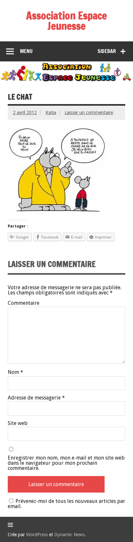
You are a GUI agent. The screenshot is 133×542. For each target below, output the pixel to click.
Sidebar (106, 51)
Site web (17, 423)
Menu (26, 51)
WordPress (37, 534)
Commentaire (23, 303)
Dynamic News (69, 534)
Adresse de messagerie (36, 397)
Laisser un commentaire (89, 112)
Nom (15, 372)
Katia (51, 112)
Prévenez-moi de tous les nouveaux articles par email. (66, 503)
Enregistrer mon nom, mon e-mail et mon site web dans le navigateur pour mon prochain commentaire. (66, 463)
